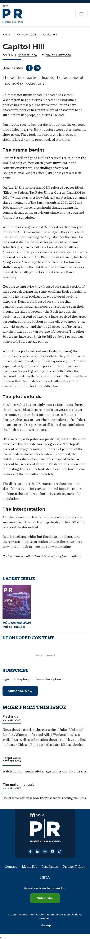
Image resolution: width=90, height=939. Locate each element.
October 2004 (26, 34)
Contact (11, 866)
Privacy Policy (74, 866)
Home (6, 34)
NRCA (45, 877)
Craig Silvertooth (58, 55)
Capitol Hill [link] (50, 34)
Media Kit (29, 866)
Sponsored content (28, 638)
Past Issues (50, 866)
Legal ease (12, 758)
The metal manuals (18, 784)
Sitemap (46, 925)
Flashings (10, 716)
